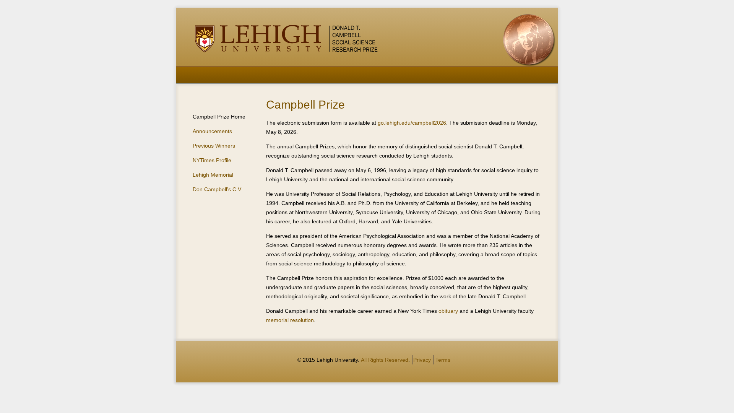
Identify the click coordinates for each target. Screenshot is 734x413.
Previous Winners (214, 146)
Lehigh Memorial (213, 175)
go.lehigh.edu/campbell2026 (412, 123)
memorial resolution (290, 320)
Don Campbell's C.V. (217, 189)
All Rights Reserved (384, 360)
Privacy (422, 360)
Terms (442, 360)
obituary (448, 311)
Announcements (212, 131)
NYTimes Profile (212, 160)
